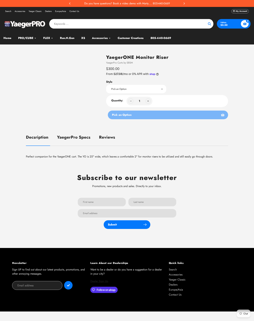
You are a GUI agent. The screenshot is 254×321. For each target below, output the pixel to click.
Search (8, 11)
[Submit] (68, 285)
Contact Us (74, 11)
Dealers (48, 11)
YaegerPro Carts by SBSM (119, 62)
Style (109, 82)
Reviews (107, 137)
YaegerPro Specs (73, 137)
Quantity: (117, 100)
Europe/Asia (60, 11)
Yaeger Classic (35, 11)
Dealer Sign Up (99, 281)
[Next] (184, 3)
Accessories (20, 11)
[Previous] (70, 3)
